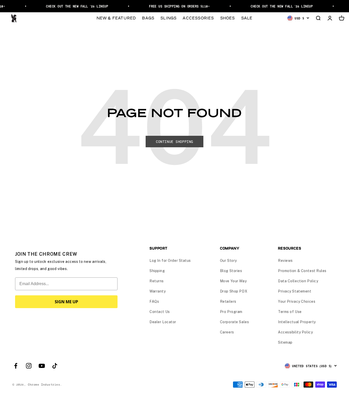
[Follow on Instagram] (28, 365)
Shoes (227, 17)
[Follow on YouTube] (41, 365)
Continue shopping (174, 141)
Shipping (157, 271)
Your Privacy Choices (296, 301)
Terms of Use (290, 312)
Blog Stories (231, 271)
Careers (227, 332)
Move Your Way (233, 281)
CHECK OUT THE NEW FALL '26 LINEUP (75, 6)
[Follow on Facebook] (15, 365)
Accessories (198, 17)
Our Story (228, 261)
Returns (156, 281)
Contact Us (159, 312)
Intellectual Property (297, 322)
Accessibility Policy (295, 332)
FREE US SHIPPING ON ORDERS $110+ (177, 6)
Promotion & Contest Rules (302, 271)
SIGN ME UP (66, 302)
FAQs (154, 301)
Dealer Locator (162, 322)
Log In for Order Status (170, 261)
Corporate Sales (234, 322)
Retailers (228, 301)
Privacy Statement (294, 291)
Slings (168, 17)
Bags (148, 17)
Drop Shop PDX (233, 291)
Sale (247, 17)
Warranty (157, 291)
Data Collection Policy (298, 281)
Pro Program (231, 312)
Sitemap (285, 342)
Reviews (285, 261)
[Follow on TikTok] (54, 365)
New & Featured (116, 17)
